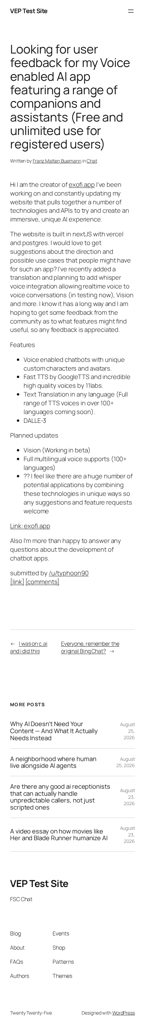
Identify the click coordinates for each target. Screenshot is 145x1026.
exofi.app (82, 184)
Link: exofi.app (30, 525)
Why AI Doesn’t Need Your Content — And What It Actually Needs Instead (54, 730)
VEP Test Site (29, 10)
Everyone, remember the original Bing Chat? (90, 647)
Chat (92, 161)
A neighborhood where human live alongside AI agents (53, 762)
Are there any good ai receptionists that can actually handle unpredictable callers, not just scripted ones (60, 797)
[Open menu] (131, 11)
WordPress (123, 1013)
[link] (17, 581)
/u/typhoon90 (69, 573)
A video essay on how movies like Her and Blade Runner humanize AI (59, 835)
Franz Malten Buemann (57, 161)
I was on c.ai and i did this (29, 647)
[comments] (42, 581)
